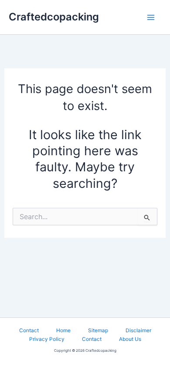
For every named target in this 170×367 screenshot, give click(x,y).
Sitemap (98, 330)
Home (63, 330)
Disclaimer (138, 330)
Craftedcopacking (54, 16)
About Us (130, 339)
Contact (29, 330)
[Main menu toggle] (150, 17)
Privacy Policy (47, 339)
